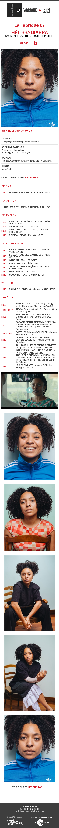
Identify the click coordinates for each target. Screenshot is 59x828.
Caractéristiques (19, 177)
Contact (24, 43)
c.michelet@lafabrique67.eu (29, 811)
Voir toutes (27, 787)
